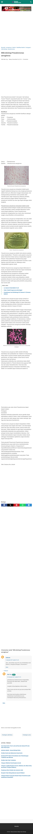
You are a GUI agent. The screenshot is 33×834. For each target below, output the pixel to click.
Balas (7, 667)
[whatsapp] (23, 505)
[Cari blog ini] (31, 2)
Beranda (17, 826)
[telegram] (29, 505)
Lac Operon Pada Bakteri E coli (11, 288)
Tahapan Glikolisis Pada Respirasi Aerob (11, 763)
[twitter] (10, 505)
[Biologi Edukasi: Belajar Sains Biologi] (16, 2)
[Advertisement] (16, 28)
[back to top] (29, 830)
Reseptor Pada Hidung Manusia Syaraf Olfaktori (13, 773)
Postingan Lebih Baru (7, 734)
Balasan (6, 670)
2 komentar (25, 59)
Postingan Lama (27, 734)
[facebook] (4, 505)
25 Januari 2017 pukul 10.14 (14, 677)
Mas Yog (9, 674)
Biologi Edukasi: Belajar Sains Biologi (18, 831)
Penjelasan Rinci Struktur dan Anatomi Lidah (12, 770)
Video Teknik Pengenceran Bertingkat (13, 290)
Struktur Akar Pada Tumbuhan (8, 760)
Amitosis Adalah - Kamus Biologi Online (10, 750)
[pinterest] (16, 505)
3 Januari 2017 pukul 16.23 (12, 660)
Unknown (8, 657)
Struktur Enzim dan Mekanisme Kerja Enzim (11, 753)
